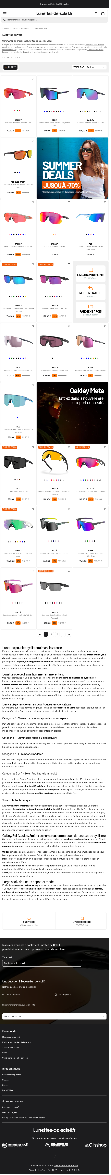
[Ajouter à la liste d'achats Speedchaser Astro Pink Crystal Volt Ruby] (32, 571)
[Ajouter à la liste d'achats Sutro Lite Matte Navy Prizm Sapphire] (105, 78)
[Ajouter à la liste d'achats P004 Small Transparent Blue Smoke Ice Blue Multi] (32, 385)
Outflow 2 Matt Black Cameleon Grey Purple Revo (54, 123)
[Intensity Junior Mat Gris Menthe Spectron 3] (90, 340)
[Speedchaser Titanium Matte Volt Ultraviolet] (90, 523)
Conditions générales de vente (15, 1058)
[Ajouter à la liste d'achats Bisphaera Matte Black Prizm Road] (69, 264)
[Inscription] (79, 963)
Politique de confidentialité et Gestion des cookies (23, 1117)
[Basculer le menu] (4, 13)
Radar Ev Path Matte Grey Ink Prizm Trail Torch (18, 247)
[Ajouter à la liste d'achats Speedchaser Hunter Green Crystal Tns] (69, 509)
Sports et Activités (21, 28)
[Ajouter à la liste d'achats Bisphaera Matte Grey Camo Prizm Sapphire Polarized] (32, 264)
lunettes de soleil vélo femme (36, 52)
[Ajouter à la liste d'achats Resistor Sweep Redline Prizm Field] (32, 78)
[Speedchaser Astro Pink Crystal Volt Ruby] (18, 585)
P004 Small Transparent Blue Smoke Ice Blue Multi (18, 430)
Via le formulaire (13, 994)
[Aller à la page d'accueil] (54, 13)
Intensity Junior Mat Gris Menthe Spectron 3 (90, 370)
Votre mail (7, 957)
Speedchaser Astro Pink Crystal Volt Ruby (18, 615)
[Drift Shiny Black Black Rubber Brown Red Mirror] (18, 154)
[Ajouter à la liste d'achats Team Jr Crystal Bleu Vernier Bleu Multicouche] (105, 202)
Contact (5, 1080)
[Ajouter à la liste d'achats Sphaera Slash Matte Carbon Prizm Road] (105, 447)
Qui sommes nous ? (10, 1107)
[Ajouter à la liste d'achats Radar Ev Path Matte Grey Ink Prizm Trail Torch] (32, 202)
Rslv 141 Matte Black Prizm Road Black (54, 370)
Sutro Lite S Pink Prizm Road (54, 246)
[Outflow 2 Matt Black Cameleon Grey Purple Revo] (54, 93)
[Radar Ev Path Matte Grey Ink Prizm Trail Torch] (18, 216)
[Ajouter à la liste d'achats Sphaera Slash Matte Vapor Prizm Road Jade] (32, 509)
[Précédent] (39, 4)
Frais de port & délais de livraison (16, 1042)
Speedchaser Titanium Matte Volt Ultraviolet (90, 554)
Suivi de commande (10, 1047)
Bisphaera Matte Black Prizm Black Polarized (54, 616)
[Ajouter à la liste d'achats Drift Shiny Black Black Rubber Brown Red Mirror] (32, 140)
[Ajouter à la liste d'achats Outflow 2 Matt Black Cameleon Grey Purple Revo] (69, 78)
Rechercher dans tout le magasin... (22, 19)
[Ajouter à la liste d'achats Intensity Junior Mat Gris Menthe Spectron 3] (105, 326)
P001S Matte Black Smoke (18, 491)
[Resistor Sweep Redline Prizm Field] (18, 93)
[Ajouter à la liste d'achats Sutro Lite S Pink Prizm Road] (69, 202)
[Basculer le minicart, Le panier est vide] (103, 13)
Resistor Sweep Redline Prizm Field (18, 122)
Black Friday (7, 1090)
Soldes (5, 1085)
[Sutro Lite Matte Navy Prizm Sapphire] (90, 93)
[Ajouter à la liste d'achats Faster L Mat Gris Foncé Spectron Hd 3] (32, 326)
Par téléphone (65, 994)
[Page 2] (59, 934)
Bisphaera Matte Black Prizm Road (54, 308)
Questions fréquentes (11, 1074)
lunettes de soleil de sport (94, 45)
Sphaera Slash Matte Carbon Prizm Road (90, 491)
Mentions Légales (9, 1112)
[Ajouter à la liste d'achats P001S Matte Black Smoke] (32, 447)
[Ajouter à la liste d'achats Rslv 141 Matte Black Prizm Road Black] (69, 326)
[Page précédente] (40, 634)
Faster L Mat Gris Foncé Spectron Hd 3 (18, 370)
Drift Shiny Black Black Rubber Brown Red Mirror (18, 185)
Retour (5, 1052)
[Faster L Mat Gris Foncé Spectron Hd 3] (18, 340)
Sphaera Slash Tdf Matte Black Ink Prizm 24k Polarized (54, 492)
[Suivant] (70, 4)
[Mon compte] (96, 13)
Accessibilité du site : (54, 1165)
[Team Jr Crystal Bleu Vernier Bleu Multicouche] (90, 216)
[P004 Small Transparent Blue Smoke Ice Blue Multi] (18, 399)
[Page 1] (50, 934)
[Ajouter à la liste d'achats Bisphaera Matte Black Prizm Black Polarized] (69, 571)
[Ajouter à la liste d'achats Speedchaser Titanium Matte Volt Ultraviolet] (105, 509)
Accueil (5, 28)
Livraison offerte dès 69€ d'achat (54, 4)
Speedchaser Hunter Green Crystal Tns (54, 553)
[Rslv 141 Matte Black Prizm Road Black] (54, 340)
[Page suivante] (69, 634)
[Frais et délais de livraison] (91, 269)
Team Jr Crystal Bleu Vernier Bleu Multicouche (91, 247)
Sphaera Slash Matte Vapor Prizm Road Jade (18, 554)
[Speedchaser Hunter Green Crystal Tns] (54, 523)
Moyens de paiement (11, 1037)
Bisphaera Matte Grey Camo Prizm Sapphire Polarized (18, 309)
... (63, 634)
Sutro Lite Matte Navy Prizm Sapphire (90, 122)
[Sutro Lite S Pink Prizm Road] (54, 216)
